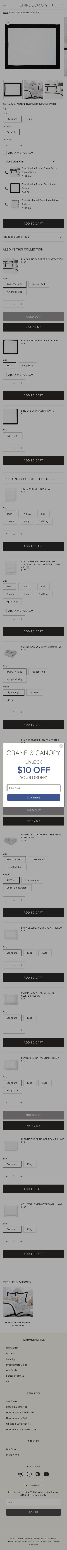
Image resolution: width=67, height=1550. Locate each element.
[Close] (61, 746)
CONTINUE (33, 797)
